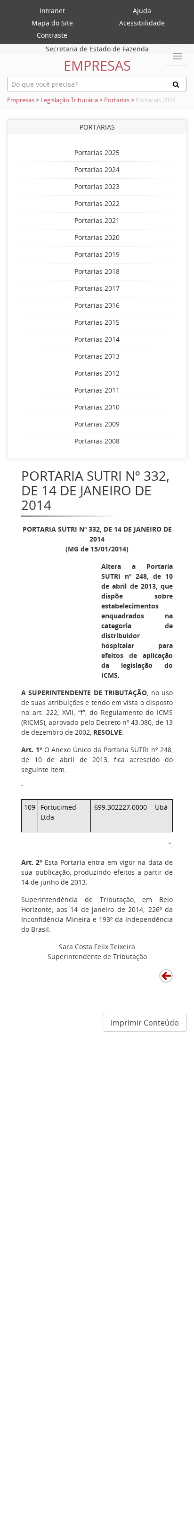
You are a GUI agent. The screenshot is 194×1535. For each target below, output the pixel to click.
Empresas (20, 100)
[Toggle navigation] (177, 56)
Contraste (52, 35)
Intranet (52, 10)
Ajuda (142, 10)
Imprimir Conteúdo (145, 1023)
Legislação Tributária (69, 100)
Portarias (116, 100)
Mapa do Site (52, 22)
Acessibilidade (142, 22)
